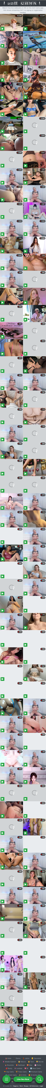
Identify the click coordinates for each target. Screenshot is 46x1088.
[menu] (6, 1079)
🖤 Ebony (16, 1058)
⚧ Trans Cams (21, 1072)
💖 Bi (26, 1068)
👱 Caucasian (36, 1058)
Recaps (26, 1086)
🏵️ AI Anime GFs (34, 1075)
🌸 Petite (37, 1065)
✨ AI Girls (22, 1075)
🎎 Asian (8, 1058)
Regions (15, 1086)
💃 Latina (26, 1058)
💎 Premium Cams (35, 1072)
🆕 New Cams (35, 1068)
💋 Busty (9, 1068)
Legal (41, 1086)
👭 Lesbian (18, 1068)
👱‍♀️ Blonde (40, 1062)
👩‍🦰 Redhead (20, 1065)
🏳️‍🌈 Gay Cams (9, 1072)
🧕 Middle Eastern (9, 1062)
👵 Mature (22, 1062)
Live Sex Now (23, 1079)
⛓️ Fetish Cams (11, 1075)
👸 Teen (31, 1062)
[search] (39, 1079)
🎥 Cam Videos (35, 1078)
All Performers (34, 1086)
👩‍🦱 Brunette (9, 1065)
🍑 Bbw (29, 1065)
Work (21, 1086)
